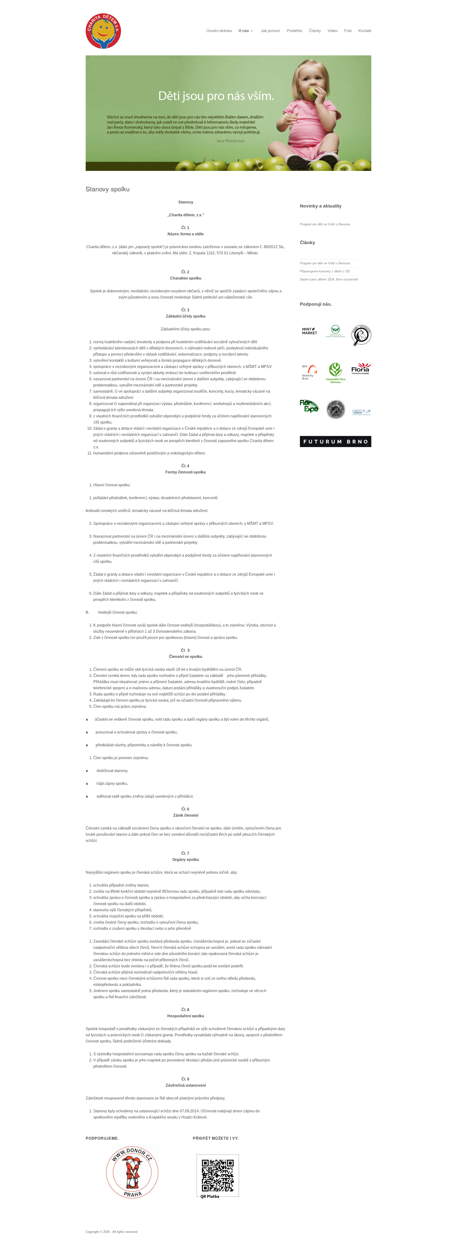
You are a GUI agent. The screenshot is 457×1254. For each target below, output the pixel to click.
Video (333, 30)
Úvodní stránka (219, 30)
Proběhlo (294, 30)
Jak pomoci (270, 30)
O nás (243, 30)
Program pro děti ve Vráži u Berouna (325, 224)
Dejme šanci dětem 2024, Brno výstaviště (329, 279)
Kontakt (364, 30)
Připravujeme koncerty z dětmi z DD (325, 271)
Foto (348, 30)
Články (315, 30)
